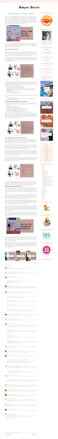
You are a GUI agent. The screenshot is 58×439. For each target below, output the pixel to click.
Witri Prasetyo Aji (9, 313)
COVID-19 (13, 12)
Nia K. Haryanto (9, 389)
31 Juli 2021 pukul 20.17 (15, 313)
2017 (42, 195)
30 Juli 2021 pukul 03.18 (14, 276)
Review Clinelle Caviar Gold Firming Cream (47, 186)
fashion (46, 148)
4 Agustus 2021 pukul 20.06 (12, 384)
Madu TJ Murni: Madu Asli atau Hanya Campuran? (46, 107)
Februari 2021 (44, 191)
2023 (42, 168)
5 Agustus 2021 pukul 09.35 (15, 389)
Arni (7, 413)
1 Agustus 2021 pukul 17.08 (16, 350)
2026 (42, 165)
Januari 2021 (44, 192)
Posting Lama (34, 434)
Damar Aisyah (9, 365)
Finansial (46, 159)
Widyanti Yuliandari (10, 291)
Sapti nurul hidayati (10, 350)
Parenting (46, 147)
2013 (42, 198)
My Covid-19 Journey (21, 12)
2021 (42, 170)
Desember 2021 (44, 171)
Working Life (47, 153)
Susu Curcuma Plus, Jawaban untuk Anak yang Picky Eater (46, 121)
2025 (42, 166)
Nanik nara (8, 323)
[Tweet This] (35, 262)
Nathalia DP (8, 300)
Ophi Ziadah (9, 280)
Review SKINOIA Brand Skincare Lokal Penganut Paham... (47, 180)
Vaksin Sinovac (28, 12)
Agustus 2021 (44, 174)
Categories (6, 1)
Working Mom (46, 149)
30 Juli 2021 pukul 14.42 (14, 280)
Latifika (8, 304)
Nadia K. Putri (9, 394)
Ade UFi (8, 267)
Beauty (47, 152)
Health (16, 12)
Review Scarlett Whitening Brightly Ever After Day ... (47, 177)
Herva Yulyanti (9, 318)
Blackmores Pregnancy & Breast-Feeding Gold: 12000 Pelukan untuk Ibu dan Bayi (46, 134)
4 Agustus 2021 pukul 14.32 (12, 379)
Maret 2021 (44, 190)
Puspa (8, 384)
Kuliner (46, 158)
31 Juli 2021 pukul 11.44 (12, 304)
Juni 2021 (43, 187)
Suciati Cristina (9, 285)
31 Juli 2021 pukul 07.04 (14, 300)
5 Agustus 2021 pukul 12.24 (14, 394)
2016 (42, 196)
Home (2, 1)
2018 (42, 194)
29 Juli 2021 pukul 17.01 (13, 267)
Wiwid (8, 379)
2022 (42, 169)
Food (46, 157)
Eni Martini (8, 370)
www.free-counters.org (46, 54)
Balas (8, 269)
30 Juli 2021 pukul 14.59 (15, 285)
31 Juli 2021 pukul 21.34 (14, 318)
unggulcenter (9, 375)
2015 (42, 197)
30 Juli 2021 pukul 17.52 (16, 291)
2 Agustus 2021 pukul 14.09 (14, 365)
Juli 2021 (43, 175)
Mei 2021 (43, 188)
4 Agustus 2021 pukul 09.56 (14, 375)
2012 (42, 199)
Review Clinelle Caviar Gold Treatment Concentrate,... (46, 183)
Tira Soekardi (9, 276)
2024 (42, 167)
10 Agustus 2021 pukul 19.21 (12, 413)
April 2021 (43, 189)
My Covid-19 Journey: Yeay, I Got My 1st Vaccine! (47, 182)
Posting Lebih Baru (8, 434)
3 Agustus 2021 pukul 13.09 (14, 370)
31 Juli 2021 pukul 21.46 (13, 323)
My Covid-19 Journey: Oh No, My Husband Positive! (47, 178)
